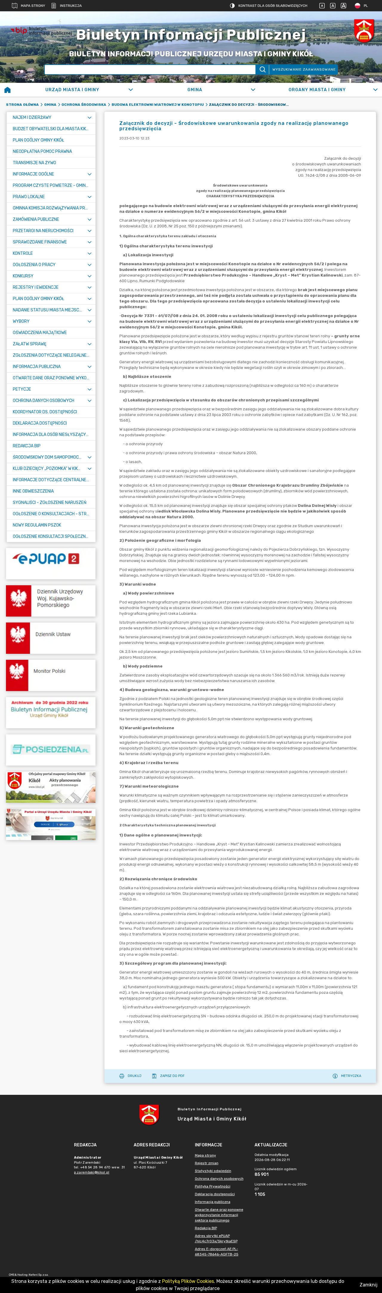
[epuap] (51, 563)
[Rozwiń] (130, 90)
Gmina (50, 105)
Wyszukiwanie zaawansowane (304, 69)
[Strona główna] (7, 90)
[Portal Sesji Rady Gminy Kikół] (51, 750)
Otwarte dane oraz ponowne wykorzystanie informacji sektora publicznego (219, 1214)
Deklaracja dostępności (215, 1194)
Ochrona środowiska (83, 105)
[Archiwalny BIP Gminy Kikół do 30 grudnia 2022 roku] (51, 712)
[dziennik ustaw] (51, 638)
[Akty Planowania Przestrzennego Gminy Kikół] (51, 787)
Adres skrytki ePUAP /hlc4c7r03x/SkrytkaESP (216, 1238)
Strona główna (22, 105)
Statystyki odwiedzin (213, 1171)
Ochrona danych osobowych (219, 1178)
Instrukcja (71, 6)
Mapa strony (33, 6)
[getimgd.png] (364, 31)
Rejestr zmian (206, 1163)
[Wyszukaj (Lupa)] (262, 69)
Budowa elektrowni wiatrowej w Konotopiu (158, 105)
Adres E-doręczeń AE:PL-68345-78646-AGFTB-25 (216, 1251)
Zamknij (369, 1285)
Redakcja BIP (206, 1228)
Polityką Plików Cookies (188, 1281)
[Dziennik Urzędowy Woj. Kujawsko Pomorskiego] (51, 601)
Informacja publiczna (212, 1202)
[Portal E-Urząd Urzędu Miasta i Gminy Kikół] (51, 824)
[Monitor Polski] (51, 675)
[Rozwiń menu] (89, 117)
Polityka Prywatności (212, 1186)
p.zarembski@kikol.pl (92, 1172)
